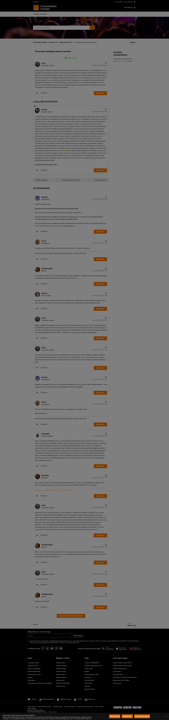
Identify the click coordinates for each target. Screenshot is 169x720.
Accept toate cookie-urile (142, 716)
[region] (84, 716)
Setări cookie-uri (114, 716)
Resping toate (127, 716)
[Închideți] (166, 716)
